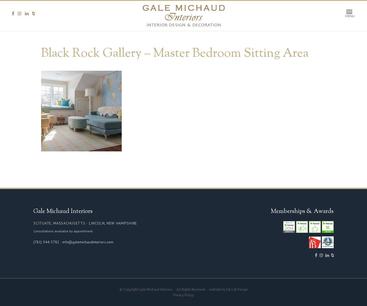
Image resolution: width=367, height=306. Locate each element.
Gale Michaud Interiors (184, 16)
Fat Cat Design (237, 289)
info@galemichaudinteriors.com (87, 242)
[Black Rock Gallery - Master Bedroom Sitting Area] (81, 148)
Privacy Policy (183, 295)
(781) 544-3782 (46, 242)
